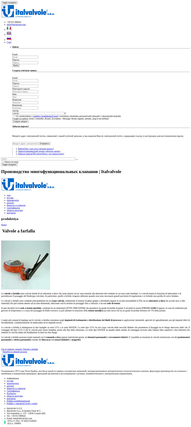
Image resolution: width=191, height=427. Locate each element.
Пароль (15, 60)
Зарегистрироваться (39, 151)
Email (14, 54)
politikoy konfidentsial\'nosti (45, 116)
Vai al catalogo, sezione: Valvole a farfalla (19, 349)
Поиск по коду (11, 162)
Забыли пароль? (41, 154)
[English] (9, 34)
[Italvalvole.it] (28, 190)
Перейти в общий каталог (15, 352)
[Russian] (9, 40)
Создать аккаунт (20, 121)
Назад (4, 225)
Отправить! (44, 144)
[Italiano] (9, 29)
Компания (17, 105)
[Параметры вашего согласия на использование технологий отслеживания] (5, 422)
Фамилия (16, 100)
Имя (14, 94)
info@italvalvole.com (16, 24)
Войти (15, 66)
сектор (15, 110)
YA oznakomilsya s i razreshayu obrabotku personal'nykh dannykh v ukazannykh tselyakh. (68, 116)
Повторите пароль (21, 89)
